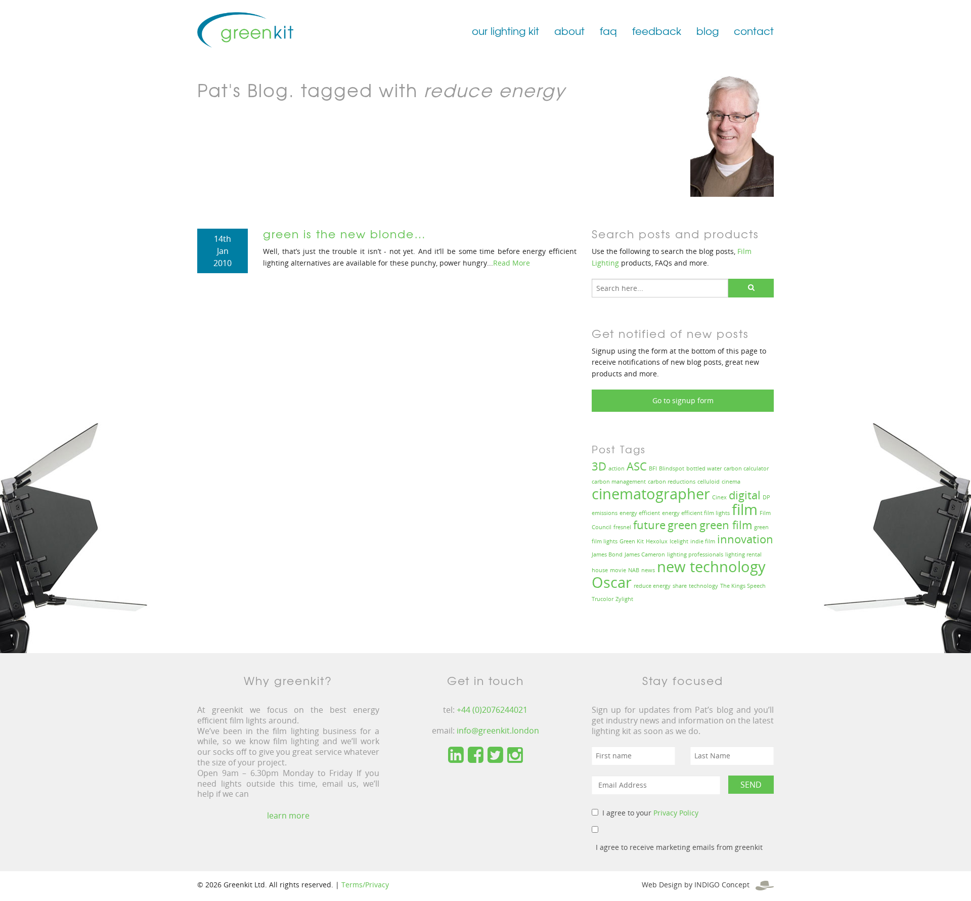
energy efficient (640, 513)
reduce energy (652, 585)
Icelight (679, 541)
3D (599, 466)
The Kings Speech (743, 585)
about (569, 30)
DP (766, 497)
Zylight (624, 599)
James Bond (607, 554)
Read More (511, 263)
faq (608, 30)
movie (618, 570)
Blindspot (671, 468)
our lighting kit (505, 30)
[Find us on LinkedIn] (456, 755)
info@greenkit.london (498, 730)
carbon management (619, 481)
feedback (656, 30)
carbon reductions (671, 481)
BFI (653, 468)
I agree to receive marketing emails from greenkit (679, 847)
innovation (745, 539)
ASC (637, 466)
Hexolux (657, 541)
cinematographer (651, 494)
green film (725, 525)
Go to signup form (683, 400)
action (616, 468)
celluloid (708, 481)
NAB (633, 570)
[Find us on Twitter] (495, 755)
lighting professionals (695, 554)
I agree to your (650, 813)
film (745, 509)
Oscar (612, 582)
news (648, 570)
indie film (702, 541)
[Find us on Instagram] (515, 755)
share (680, 585)
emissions (604, 513)
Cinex (719, 497)
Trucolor (602, 599)
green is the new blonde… (344, 234)
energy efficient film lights (696, 513)
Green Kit (632, 541)
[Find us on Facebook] (475, 755)
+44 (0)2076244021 (492, 709)
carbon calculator (746, 468)
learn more (288, 815)
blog (707, 30)
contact (754, 30)
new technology (711, 566)
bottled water (704, 468)
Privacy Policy (675, 813)
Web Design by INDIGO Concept (699, 884)
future (649, 525)
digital (745, 495)
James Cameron (645, 554)
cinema (731, 481)
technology (703, 585)
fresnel (622, 527)
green (682, 525)
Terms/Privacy (365, 884)
